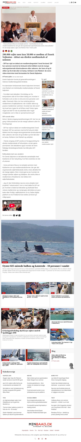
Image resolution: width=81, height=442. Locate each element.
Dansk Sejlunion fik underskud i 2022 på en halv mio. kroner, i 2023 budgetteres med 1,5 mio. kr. (48, 92)
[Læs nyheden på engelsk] (3, 51)
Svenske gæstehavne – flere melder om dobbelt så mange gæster (36, 385)
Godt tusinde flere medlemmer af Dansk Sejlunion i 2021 (47, 127)
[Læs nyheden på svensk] (11, 51)
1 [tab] (28, 44)
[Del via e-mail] (19, 215)
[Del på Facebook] (14, 215)
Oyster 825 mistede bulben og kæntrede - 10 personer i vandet (35, 265)
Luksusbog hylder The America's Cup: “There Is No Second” (61, 343)
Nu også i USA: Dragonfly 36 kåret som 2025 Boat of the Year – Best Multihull (61, 407)
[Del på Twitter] (17, 215)
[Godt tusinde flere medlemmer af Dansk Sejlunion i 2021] (48, 121)
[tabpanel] (28, 28)
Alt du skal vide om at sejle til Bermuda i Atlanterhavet (62, 322)
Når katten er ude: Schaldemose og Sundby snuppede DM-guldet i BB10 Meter (13, 390)
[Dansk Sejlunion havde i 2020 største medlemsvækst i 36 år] (48, 135)
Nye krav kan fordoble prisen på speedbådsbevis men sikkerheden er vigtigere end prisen (61, 390)
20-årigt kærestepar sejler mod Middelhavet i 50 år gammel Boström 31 (12, 297)
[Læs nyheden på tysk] (6, 51)
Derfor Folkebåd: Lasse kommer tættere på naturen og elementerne (60, 296)
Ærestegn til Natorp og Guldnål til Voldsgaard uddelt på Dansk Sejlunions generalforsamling (48, 111)
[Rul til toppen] (79, 440)
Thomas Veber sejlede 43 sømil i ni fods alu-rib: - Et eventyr (37, 296)
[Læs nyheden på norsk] (9, 51)
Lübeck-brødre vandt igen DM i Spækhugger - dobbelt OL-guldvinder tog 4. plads (12, 364)
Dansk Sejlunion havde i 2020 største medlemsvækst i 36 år (48, 142)
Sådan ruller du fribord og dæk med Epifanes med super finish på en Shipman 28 (58, 357)
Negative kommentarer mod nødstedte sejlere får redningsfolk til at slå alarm (37, 363)
